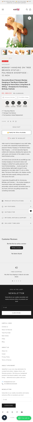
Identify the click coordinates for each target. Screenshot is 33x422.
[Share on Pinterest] (13, 121)
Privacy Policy (6, 357)
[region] (16, 272)
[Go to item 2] (10, 52)
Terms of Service (6, 360)
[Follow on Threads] (12, 412)
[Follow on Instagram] (7, 412)
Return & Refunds (7, 330)
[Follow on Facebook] (3, 412)
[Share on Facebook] (8, 121)
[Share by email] (15, 121)
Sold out (16, 127)
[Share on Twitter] (10, 121)
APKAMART (6, 64)
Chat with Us (25, 418)
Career (4, 354)
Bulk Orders (5, 336)
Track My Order (6, 333)
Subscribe (16, 313)
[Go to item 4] (22, 52)
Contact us (5, 327)
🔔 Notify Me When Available (16, 132)
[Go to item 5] (27, 52)
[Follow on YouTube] (22, 412)
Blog (3, 342)
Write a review (16, 248)
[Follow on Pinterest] (17, 412)
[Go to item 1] (4, 52)
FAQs (3, 339)
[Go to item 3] (16, 52)
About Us (4, 351)
